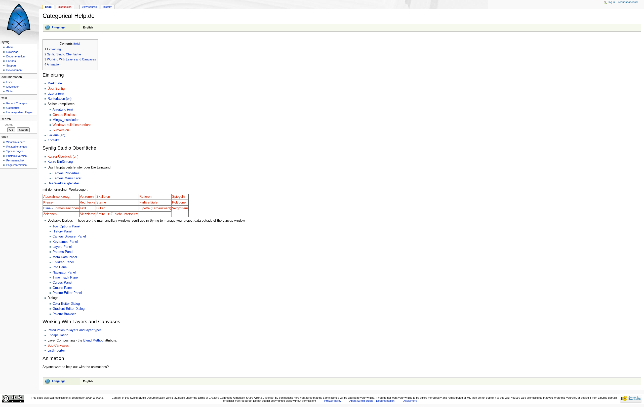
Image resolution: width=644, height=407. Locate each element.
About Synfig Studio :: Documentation (371, 400)
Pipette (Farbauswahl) (155, 208)
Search (6, 119)
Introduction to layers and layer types (75, 330)
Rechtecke (87, 202)
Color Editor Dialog (66, 304)
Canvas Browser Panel (69, 236)
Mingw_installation (66, 120)
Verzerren (87, 196)
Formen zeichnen (66, 208)
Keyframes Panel (65, 242)
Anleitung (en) (63, 109)
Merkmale (55, 83)
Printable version (16, 155)
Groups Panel (62, 288)
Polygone (179, 202)
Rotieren (145, 196)
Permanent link (15, 160)
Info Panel (60, 267)
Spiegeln (178, 196)
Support (11, 65)
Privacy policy (332, 400)
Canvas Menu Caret (67, 178)
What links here (15, 142)
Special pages (14, 151)
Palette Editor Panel (67, 293)
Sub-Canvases (58, 345)
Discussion (64, 6)
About (9, 47)
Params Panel (63, 252)
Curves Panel (62, 282)
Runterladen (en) (59, 98)
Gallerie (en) (56, 135)
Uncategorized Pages (19, 112)
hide (76, 43)
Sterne (101, 202)
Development (14, 70)
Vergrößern (180, 208)
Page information (16, 164)
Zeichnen (50, 214)
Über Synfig (56, 88)
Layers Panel (62, 247)
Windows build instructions (72, 125)
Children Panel (63, 262)
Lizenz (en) (56, 93)
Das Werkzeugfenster (63, 183)
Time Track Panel (65, 277)
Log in (612, 2)
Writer (10, 91)
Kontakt (53, 140)
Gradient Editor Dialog (69, 309)
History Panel (62, 231)
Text (83, 208)
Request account (628, 2)
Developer (12, 86)
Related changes (16, 146)
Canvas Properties (66, 173)
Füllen (100, 208)
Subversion (61, 130)
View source (89, 6)
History (107, 6)
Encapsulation (58, 335)
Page (48, 6)
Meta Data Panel (65, 257)
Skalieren (103, 196)
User (9, 82)
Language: (59, 27)
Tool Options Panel (66, 226)
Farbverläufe (148, 202)
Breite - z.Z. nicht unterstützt (117, 214)
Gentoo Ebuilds (64, 115)
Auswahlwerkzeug (56, 196)
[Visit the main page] (19, 19)
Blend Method (93, 340)
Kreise (48, 202)
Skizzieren (87, 214)
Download (12, 51)
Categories (13, 107)
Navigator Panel (64, 272)
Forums (11, 60)
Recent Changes (16, 103)
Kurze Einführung (60, 161)
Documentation (15, 56)
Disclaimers (410, 400)
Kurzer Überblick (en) (63, 156)
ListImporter (56, 350)
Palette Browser (64, 314)
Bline (47, 208)
